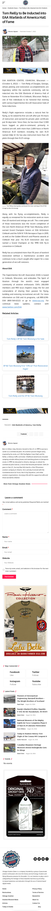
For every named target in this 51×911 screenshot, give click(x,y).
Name (5, 537)
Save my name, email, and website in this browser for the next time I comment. (26, 570)
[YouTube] (48, 443)
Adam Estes (20, 715)
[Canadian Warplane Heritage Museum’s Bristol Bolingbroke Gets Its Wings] (9, 748)
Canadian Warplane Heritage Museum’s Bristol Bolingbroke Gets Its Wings (32, 747)
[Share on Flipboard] (36, 434)
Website (6, 558)
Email (5, 547)
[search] (47, 3)
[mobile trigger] (4, 3)
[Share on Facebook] (15, 907)
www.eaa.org (38, 300)
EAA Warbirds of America (22, 425)
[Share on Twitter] (20, 907)
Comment (7, 509)
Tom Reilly (36, 425)
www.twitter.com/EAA (12, 307)
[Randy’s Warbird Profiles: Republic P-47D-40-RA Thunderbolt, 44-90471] (9, 712)
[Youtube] (37, 682)
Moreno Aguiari (13, 31)
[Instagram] (14, 682)
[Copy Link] (25, 907)
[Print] (30, 907)
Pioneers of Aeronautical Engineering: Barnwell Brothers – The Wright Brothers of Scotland (31, 698)
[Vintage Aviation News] (25, 2)
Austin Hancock (22, 739)
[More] (35, 907)
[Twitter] (37, 673)
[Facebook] (45, 443)
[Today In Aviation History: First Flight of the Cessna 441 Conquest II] (9, 736)
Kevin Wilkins (21, 729)
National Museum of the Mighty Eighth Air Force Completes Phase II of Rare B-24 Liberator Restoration (32, 723)
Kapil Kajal (20, 704)
